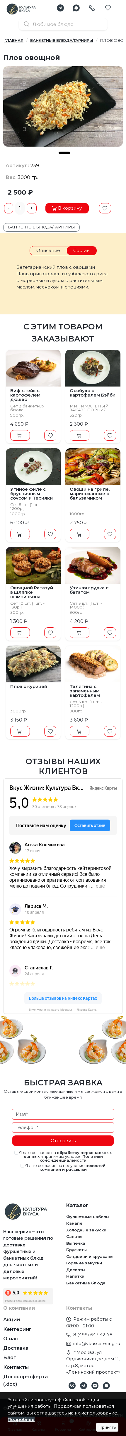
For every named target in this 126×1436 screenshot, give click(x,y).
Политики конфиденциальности (71, 1158)
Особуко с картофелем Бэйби (92, 393)
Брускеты (76, 1249)
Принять (107, 1427)
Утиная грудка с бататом (89, 590)
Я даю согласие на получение (64, 1167)
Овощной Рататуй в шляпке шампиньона (31, 592)
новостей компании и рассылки (73, 1167)
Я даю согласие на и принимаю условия (65, 1156)
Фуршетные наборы (87, 1216)
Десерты (75, 1269)
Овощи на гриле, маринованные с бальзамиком (90, 493)
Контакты (16, 1367)
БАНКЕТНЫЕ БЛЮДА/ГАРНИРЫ (61, 40)
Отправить (63, 1140)
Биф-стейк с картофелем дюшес (25, 395)
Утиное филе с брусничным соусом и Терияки (31, 493)
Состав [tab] (81, 250)
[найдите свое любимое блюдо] (63, 23)
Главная (13, 40)
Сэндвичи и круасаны (89, 1256)
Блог (9, 1357)
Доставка (15, 1348)
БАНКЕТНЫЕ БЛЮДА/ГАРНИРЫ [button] (41, 227)
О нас (10, 1339)
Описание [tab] (48, 250)
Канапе (74, 1223)
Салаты (74, 1236)
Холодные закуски (86, 1230)
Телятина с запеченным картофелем (85, 691)
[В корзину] (20, 435)
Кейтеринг (17, 1329)
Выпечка (75, 1243)
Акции (11, 1319)
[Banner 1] (64, 152)
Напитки (75, 1276)
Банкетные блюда (85, 1283)
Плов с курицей (28, 686)
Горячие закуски (84, 1263)
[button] (60, 7)
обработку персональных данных (67, 1154)
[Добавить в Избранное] (105, 208)
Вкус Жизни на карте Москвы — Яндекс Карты (63, 1009)
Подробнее (21, 1419)
